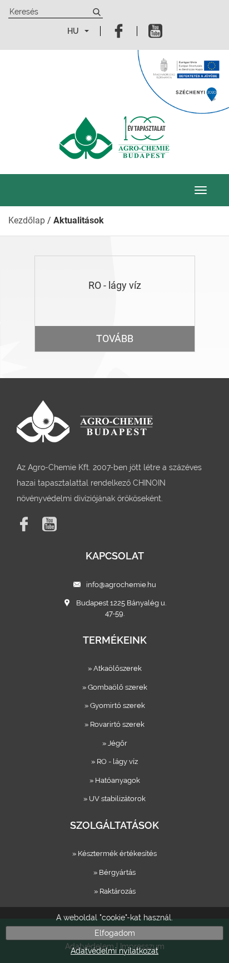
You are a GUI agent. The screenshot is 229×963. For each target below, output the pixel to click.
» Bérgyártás (114, 872)
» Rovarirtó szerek (114, 724)
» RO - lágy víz (114, 761)
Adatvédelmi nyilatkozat (114, 950)
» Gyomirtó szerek (114, 705)
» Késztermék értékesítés (114, 853)
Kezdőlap (26, 220)
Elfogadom (114, 933)
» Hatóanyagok (114, 780)
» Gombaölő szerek (114, 687)
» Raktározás (115, 891)
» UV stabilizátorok (114, 798)
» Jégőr (114, 743)
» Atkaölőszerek (115, 668)
